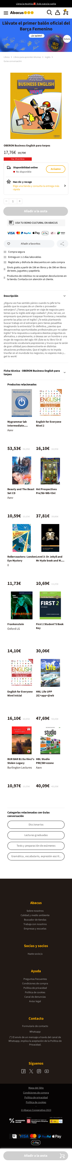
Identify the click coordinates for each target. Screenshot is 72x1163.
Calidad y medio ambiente (35, 915)
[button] (57, 13)
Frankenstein (15, 624)
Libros (7, 57)
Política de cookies (35, 992)
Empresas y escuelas (35, 929)
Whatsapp (35, 1032)
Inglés (48, 57)
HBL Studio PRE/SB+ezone (45, 761)
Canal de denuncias (35, 997)
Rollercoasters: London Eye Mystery (21, 559)
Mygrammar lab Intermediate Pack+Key (17, 426)
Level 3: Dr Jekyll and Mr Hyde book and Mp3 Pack (50, 560)
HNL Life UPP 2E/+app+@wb (45, 694)
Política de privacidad (35, 988)
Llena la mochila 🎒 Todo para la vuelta (36, 3)
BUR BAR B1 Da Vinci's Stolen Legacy (20, 761)
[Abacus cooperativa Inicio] (23, 14)
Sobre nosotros (35, 911)
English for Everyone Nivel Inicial (20, 694)
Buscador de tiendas (35, 920)
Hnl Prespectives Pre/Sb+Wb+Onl (46, 491)
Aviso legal (35, 1001)
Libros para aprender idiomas (27, 57)
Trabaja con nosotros (35, 924)
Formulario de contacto (35, 1026)
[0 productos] (65, 14)
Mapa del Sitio (36, 1088)
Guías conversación (13, 61)
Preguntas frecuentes (35, 979)
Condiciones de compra (35, 983)
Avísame (55, 169)
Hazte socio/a (35, 954)
